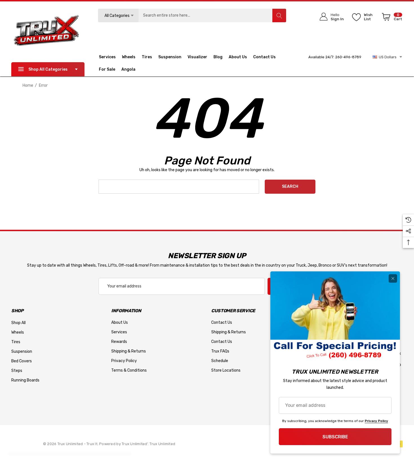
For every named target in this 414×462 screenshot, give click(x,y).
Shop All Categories (48, 69)
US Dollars (387, 57)
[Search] (279, 15)
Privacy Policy (376, 421)
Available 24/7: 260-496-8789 (334, 57)
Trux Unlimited (162, 444)
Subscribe (335, 436)
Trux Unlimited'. (136, 444)
